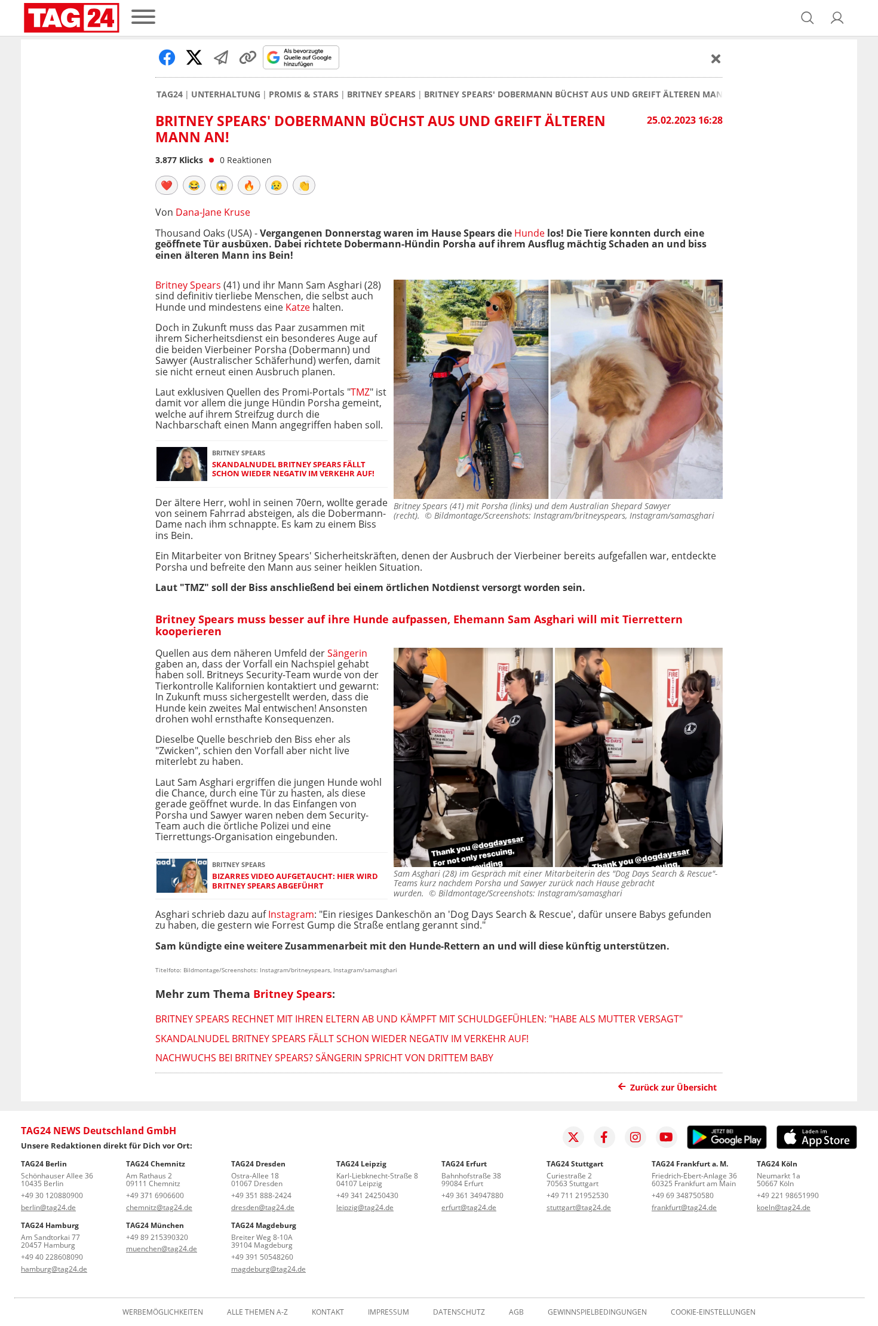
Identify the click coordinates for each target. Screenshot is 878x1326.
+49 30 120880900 (52, 1195)
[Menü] (143, 18)
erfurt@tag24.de (468, 1207)
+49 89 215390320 (157, 1237)
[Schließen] (716, 58)
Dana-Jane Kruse (213, 212)
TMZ (360, 392)
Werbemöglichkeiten (162, 1312)
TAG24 (169, 94)
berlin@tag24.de (48, 1207)
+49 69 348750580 (683, 1195)
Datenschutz (459, 1312)
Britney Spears (381, 94)
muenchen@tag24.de (161, 1249)
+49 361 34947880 (472, 1195)
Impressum (388, 1312)
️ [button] (167, 185)
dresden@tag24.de (262, 1207)
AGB (516, 1312)
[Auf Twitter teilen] (194, 57)
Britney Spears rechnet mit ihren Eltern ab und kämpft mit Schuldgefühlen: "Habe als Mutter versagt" (419, 1018)
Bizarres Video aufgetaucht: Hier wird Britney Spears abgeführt (295, 881)
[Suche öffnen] (807, 18)
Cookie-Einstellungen (713, 1312)
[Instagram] (635, 1137)
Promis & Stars (304, 94)
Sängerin (347, 653)
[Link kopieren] (248, 57)
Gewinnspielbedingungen (597, 1312)
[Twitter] (573, 1137)
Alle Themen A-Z (257, 1312)
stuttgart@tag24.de (579, 1207)
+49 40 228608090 (52, 1257)
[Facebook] (604, 1137)
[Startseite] (71, 18)
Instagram (291, 914)
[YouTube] (666, 1137)
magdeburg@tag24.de (268, 1269)
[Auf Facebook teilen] (167, 57)
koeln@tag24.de (784, 1207)
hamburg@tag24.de (54, 1269)
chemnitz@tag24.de (159, 1207)
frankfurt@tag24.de (684, 1207)
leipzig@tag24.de (365, 1207)
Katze (298, 307)
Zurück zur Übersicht (673, 1087)
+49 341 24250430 (367, 1195)
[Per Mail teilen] (221, 57)
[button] (837, 18)
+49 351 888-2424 (261, 1195)
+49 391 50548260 (262, 1257)
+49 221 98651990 (788, 1195)
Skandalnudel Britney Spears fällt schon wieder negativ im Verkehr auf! (293, 469)
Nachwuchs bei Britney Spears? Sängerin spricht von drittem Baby (324, 1057)
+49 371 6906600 (155, 1195)
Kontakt (328, 1312)
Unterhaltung (225, 94)
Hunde (529, 233)
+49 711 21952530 (578, 1195)
